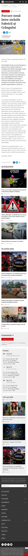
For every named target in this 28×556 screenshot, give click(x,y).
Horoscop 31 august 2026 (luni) (12, 442)
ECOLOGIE (4, 527)
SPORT (3, 506)
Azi (3, 399)
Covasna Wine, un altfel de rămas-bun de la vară (13, 325)
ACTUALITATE (5, 11)
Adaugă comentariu (7, 339)
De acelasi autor (7, 249)
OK (26, 548)
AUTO (3, 524)
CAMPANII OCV (5, 520)
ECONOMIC (4, 499)
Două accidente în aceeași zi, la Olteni (12, 241)
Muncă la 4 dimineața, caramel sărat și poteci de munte (14, 418)
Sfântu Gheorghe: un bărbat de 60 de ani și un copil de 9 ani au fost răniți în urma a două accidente (13, 216)
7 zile (6, 399)
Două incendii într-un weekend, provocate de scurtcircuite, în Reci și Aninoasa (13, 274)
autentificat (10, 343)
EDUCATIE (4, 517)
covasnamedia (9, 2)
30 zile (10, 399)
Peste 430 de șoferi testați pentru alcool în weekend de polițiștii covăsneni (13, 190)
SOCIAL (3, 513)
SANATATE (4, 509)
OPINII (3, 534)
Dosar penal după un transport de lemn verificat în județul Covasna (12, 301)
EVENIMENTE (5, 502)
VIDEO (3, 538)
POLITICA (4, 495)
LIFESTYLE (4, 531)
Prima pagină (4, 5)
